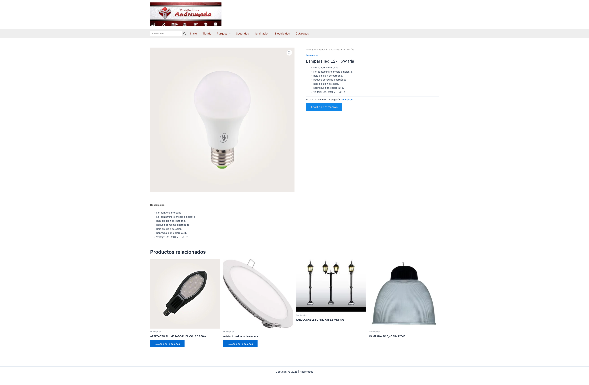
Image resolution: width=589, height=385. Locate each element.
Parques (222, 33)
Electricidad (282, 33)
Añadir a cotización (324, 107)
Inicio (193, 33)
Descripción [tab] (157, 204)
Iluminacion (262, 33)
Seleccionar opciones (167, 343)
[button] (229, 33)
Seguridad (242, 33)
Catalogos (302, 33)
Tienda (206, 33)
